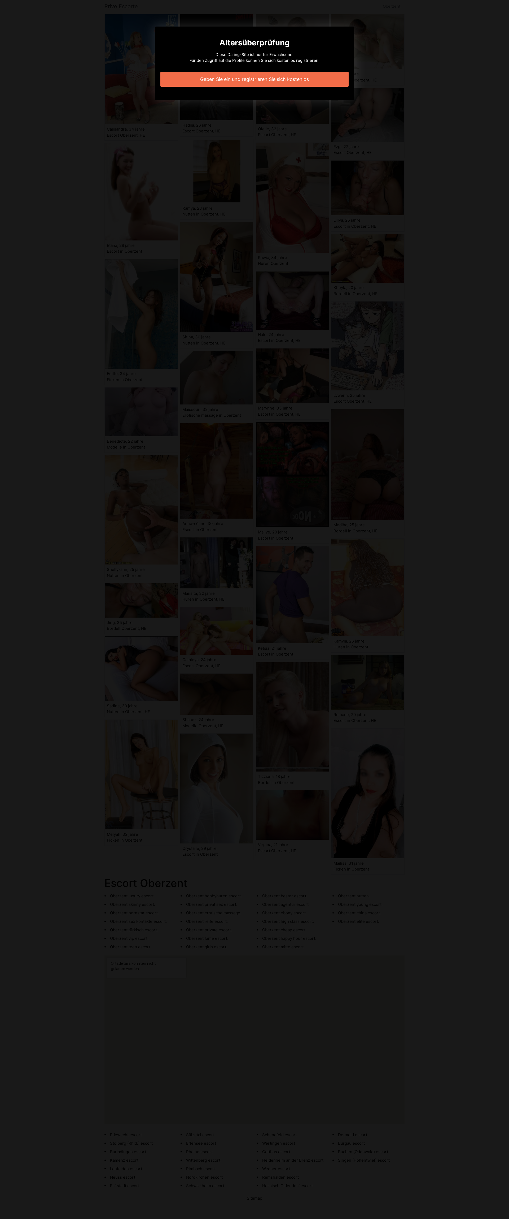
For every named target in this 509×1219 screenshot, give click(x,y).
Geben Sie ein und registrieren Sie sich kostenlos (254, 79)
